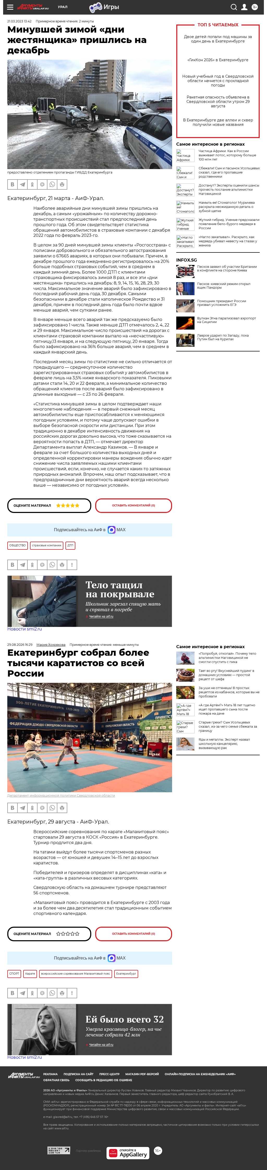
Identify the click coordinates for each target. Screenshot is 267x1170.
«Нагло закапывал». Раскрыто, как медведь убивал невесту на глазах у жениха (228, 241)
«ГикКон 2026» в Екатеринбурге (217, 60)
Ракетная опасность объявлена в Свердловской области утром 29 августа (218, 101)
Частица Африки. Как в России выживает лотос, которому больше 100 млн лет (227, 155)
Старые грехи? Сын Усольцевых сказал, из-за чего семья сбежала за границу (228, 726)
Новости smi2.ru (24, 629)
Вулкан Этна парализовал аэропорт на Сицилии (226, 320)
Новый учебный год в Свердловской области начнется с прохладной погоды (218, 81)
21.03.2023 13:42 (19, 21)
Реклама (50, 1074)
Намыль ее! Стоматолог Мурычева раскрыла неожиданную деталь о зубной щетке (227, 207)
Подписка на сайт (78, 1074)
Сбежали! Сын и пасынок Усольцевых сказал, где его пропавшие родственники (229, 172)
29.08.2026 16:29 (19, 645)
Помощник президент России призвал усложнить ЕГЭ (221, 303)
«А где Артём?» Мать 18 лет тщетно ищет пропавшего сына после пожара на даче (227, 709)
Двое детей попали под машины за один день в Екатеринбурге (218, 39)
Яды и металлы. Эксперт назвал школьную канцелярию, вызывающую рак (224, 744)
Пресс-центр (109, 1074)
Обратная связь (56, 1080)
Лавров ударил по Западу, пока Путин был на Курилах (223, 337)
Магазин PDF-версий (142, 1074)
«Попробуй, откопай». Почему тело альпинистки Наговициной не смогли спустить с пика (227, 658)
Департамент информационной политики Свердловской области (61, 795)
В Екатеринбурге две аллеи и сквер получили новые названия (218, 122)
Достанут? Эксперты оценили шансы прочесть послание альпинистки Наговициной (229, 189)
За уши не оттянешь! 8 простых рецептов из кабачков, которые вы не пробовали (229, 692)
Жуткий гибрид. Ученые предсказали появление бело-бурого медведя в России (229, 224)
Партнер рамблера (88, 1150)
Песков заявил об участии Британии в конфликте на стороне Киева (227, 268)
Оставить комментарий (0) (133, 505)
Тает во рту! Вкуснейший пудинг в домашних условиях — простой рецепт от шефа (226, 675)
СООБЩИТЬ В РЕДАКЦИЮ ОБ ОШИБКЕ (103, 1080)
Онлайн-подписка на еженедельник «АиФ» (200, 1074)
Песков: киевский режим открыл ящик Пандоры (224, 285)
